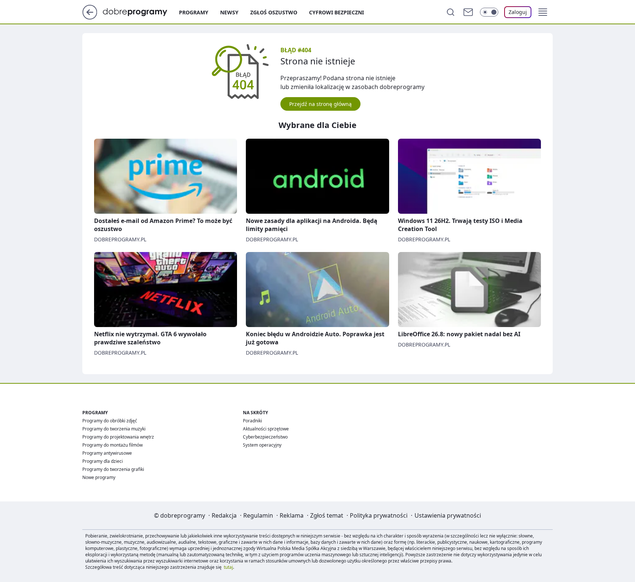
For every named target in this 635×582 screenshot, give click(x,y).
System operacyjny (262, 445)
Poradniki (252, 421)
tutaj (228, 567)
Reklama (292, 515)
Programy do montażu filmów (112, 445)
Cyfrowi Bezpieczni (336, 12)
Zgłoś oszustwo (273, 12)
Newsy (229, 12)
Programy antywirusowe (107, 453)
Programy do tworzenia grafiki (113, 469)
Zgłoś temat (326, 515)
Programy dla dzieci (102, 461)
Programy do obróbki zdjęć (109, 421)
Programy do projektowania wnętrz (118, 437)
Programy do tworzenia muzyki (114, 429)
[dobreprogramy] (141, 11)
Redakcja (224, 515)
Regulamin (258, 515)
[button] (543, 12)
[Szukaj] (450, 12)
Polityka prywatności (379, 515)
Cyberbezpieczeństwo (265, 437)
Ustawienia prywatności (448, 515)
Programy (193, 12)
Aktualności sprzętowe (266, 429)
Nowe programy (98, 477)
